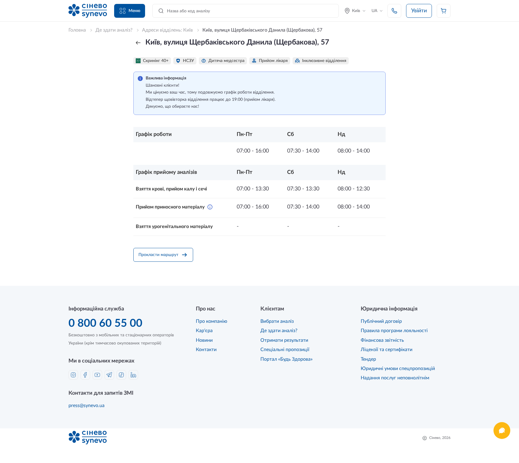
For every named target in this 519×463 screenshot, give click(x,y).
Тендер (368, 359)
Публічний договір (381, 321)
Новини (204, 340)
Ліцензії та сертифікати (386, 349)
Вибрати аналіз (277, 321)
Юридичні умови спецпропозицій (398, 368)
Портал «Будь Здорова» (286, 359)
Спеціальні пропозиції (284, 349)
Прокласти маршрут (158, 255)
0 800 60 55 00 (105, 323)
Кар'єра (204, 330)
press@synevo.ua (86, 405)
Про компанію (211, 321)
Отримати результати (284, 340)
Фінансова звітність (382, 340)
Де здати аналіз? (278, 330)
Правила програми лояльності (394, 330)
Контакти (206, 349)
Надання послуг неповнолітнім (395, 377)
